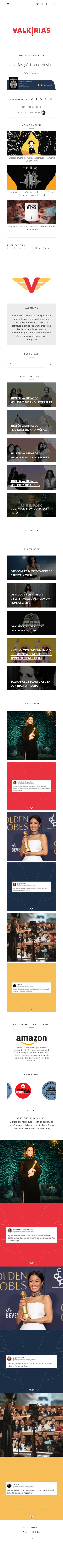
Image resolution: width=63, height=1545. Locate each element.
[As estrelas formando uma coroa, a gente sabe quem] (31, 735)
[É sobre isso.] (31, 987)
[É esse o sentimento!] (31, 886)
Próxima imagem (31, 73)
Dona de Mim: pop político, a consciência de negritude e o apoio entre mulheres (31, 653)
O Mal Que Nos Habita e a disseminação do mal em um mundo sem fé (30, 598)
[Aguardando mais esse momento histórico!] (31, 786)
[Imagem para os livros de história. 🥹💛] (31, 937)
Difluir (37, 1532)
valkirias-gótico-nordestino (32, 64)
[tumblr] (46, 99)
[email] (51, 99)
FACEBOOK (31, 530)
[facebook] (36, 99)
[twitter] (31, 99)
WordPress (27, 1532)
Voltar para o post (32, 55)
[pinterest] (41, 99)
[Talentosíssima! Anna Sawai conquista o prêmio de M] (31, 836)
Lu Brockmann (42, 1128)
